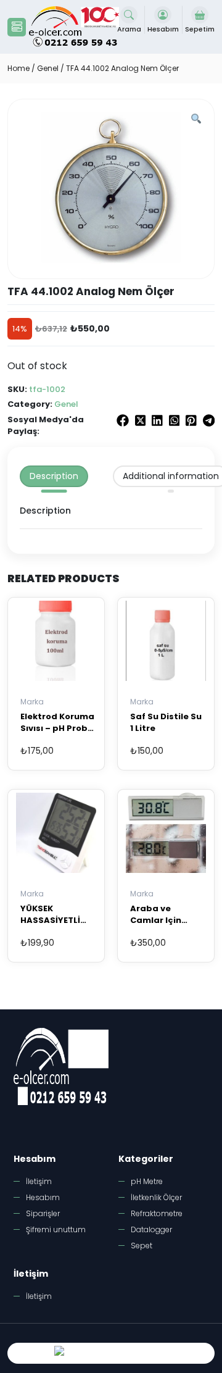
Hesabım (43, 1197)
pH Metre (147, 1181)
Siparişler (43, 1213)
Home (18, 68)
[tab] (54, 476)
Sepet (141, 1245)
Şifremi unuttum (56, 1229)
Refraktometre (157, 1213)
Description (54, 476)
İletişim (39, 1181)
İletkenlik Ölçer (156, 1197)
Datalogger (151, 1229)
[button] (16, 27)
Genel (48, 68)
